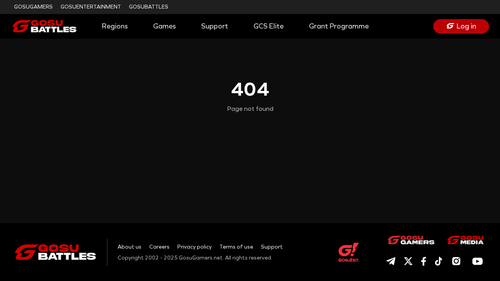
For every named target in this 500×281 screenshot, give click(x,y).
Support (214, 26)
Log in (466, 26)
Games (164, 26)
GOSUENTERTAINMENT (91, 7)
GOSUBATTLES (148, 7)
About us (129, 247)
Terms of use (236, 247)
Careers (159, 247)
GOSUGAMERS (33, 7)
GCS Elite (269, 26)
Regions (115, 26)
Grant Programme (339, 26)
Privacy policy (194, 247)
